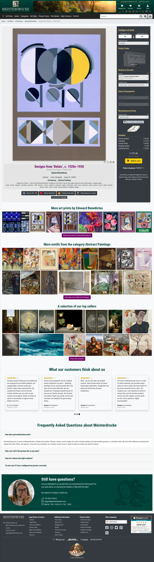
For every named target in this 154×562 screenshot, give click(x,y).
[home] (3, 16)
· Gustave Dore (84, 532)
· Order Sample (58, 535)
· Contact (31, 520)
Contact (76, 16)
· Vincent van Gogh (85, 520)
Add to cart (134, 161)
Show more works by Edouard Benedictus (77, 235)
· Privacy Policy (33, 527)
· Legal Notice (33, 522)
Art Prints (9, 16)
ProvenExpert (14, 405)
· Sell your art (58, 522)
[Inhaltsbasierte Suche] (145, 16)
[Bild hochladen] (150, 16)
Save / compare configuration (134, 122)
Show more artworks (77, 359)
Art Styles (33, 16)
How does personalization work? (18, 434)
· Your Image (58, 520)
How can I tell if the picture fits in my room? (22, 451)
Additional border (122, 40)
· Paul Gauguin (84, 525)
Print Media (55, 16)
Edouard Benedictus (30, 21)
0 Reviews (63, 197)
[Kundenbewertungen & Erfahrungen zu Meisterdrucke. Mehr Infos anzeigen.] (141, 524)
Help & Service (66, 16)
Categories (24, 16)
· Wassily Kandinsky (85, 527)
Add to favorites (49, 193)
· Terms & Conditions (35, 525)
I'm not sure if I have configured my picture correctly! (25, 465)
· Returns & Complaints (35, 532)
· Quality (56, 527)
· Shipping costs (58, 525)
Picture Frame (44, 16)
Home (3, 21)
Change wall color (67, 193)
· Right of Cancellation (35, 530)
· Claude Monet (84, 522)
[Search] (141, 16)
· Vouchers (57, 532)
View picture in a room (87, 193)
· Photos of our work (60, 530)
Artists (16, 16)
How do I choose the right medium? (19, 458)
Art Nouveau (19, 21)
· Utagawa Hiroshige (85, 530)
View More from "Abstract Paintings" (77, 297)
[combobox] (133, 43)
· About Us (32, 535)
